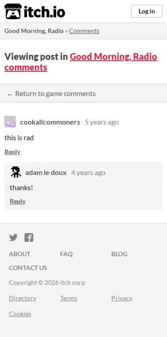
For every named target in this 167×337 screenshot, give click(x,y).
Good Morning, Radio (34, 30)
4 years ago (88, 172)
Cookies (20, 313)
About (19, 254)
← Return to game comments (51, 93)
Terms (68, 298)
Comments (84, 30)
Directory (22, 298)
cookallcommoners (50, 121)
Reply (12, 151)
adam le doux (46, 172)
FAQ (66, 254)
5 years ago (102, 121)
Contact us (28, 267)
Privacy (121, 298)
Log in (146, 11)
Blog (119, 254)
